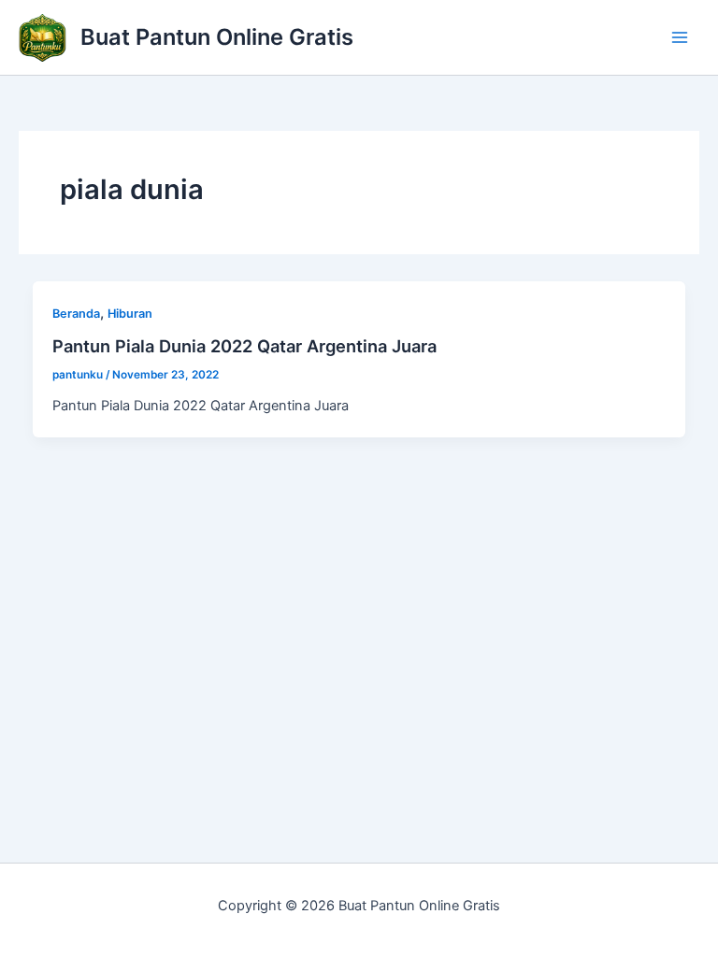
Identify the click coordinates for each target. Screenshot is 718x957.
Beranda (76, 314)
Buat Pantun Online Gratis (216, 36)
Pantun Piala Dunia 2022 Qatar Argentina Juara (244, 346)
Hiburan (130, 314)
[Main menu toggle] (679, 37)
